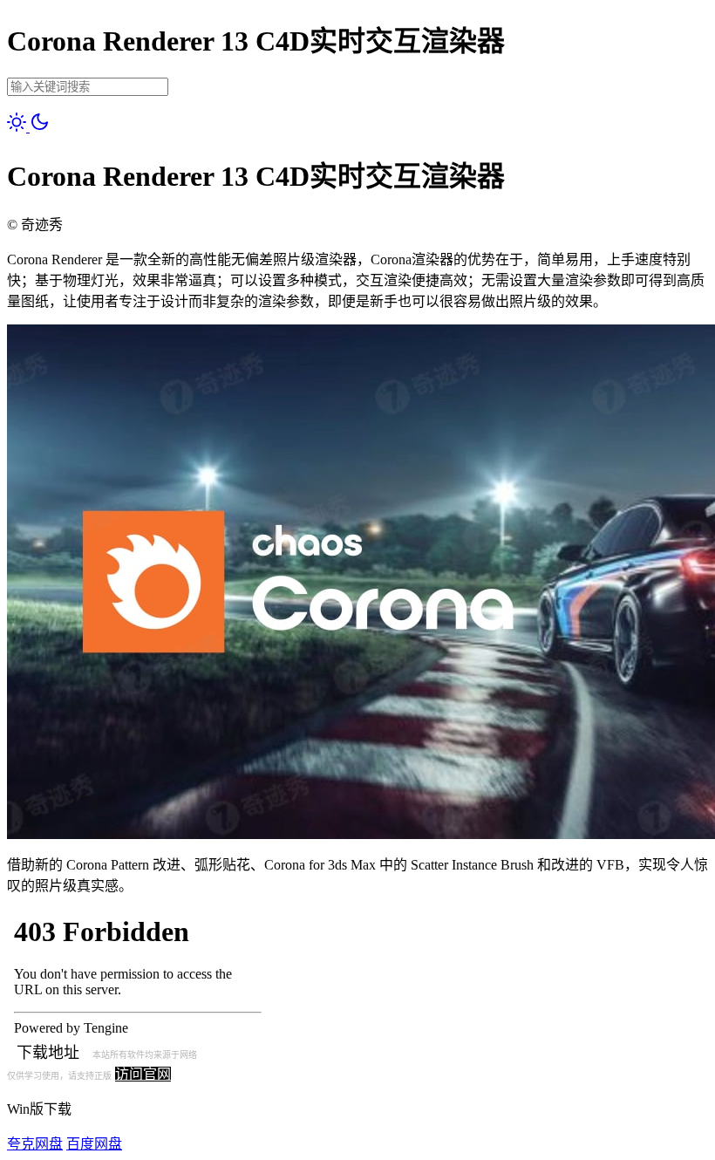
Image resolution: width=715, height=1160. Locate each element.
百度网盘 (94, 1143)
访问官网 (143, 1074)
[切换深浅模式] (28, 126)
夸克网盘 (35, 1143)
